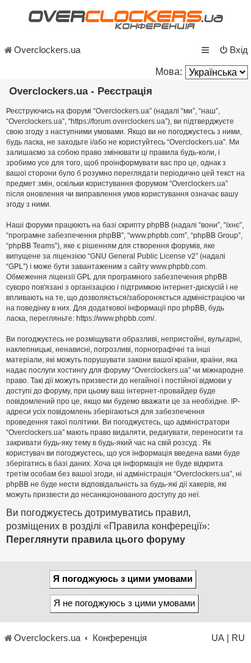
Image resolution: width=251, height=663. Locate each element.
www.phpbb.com (177, 266)
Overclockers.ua (47, 50)
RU (238, 638)
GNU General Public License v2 (143, 256)
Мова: (168, 71)
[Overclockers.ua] (125, 19)
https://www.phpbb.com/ (115, 318)
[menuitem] (233, 50)
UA (217, 638)
